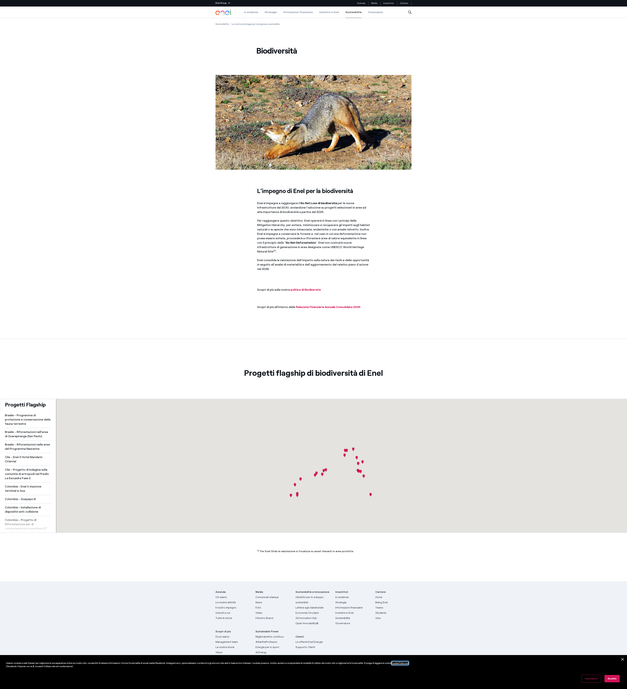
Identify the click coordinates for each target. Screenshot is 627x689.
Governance (375, 12)
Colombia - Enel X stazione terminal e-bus (23, 489)
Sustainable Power (267, 631)
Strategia (271, 12)
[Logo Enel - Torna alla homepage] (224, 12)
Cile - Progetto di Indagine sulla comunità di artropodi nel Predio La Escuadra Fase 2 (27, 474)
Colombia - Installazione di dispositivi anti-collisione (23, 509)
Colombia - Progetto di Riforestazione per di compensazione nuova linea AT (26, 524)
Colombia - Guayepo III (20, 499)
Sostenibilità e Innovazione (312, 591)
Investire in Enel (329, 12)
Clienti (300, 636)
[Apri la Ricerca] (410, 12)
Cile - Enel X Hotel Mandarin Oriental (23, 459)
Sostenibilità (354, 14)
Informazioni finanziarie (298, 12)
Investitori (388, 3)
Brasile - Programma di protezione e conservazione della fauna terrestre (27, 419)
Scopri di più (223, 631)
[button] (223, 3)
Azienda (361, 3)
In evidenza (251, 12)
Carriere (404, 3)
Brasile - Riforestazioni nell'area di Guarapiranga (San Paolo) (26, 434)
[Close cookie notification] (623, 659)
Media (374, 3)
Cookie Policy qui (400, 663)
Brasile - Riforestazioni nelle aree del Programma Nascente (27, 447)
